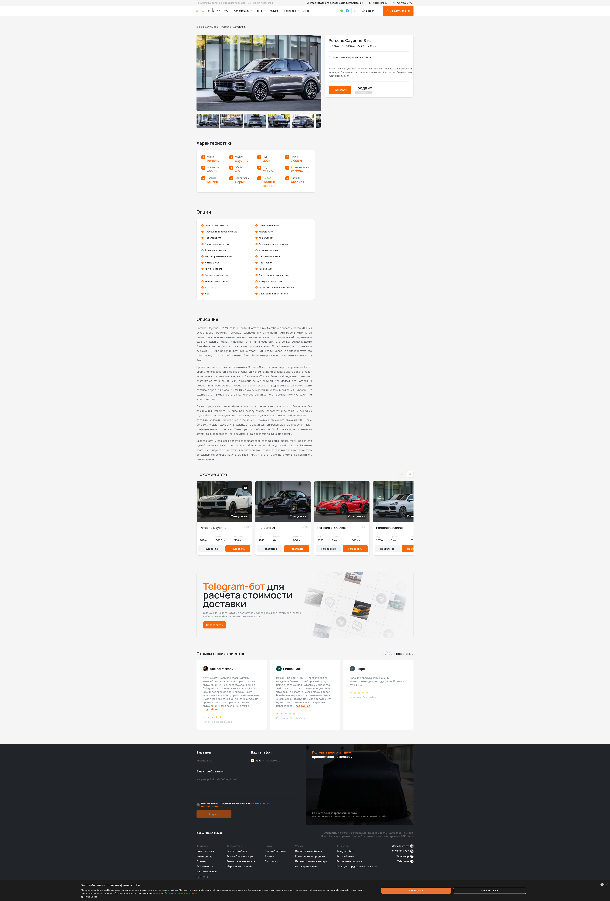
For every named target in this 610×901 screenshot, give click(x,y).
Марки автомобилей (239, 866)
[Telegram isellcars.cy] (347, 10)
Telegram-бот (345, 851)
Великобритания (275, 851)
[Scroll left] (402, 474)
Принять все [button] (416, 890)
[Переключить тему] (354, 11)
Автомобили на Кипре (240, 856)
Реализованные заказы (241, 861)
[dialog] (305, 890)
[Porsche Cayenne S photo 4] (279, 121)
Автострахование (306, 866)
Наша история (205, 851)
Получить (214, 814)
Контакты (202, 876)
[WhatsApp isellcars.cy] (341, 10)
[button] (226, 897)
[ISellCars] (212, 10)
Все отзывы (404, 654)
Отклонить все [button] (489, 890)
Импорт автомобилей (308, 851)
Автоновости (205, 866)
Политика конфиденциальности (181, 893)
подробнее (210, 709)
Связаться (340, 90)
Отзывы (201, 861)
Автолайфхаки (345, 856)
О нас (306, 11)
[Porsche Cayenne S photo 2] (231, 121)
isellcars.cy (203, 26)
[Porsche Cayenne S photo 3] (255, 121)
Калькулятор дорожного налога (356, 866)
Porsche (226, 26)
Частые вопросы (207, 871)
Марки (215, 26)
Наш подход (204, 856)
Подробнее (211, 548)
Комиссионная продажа (310, 856)
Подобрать (238, 548)
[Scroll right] (410, 474)
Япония (269, 856)
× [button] (606, 884)
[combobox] (602, 884)
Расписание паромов (349, 861)
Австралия (271, 861)
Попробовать (214, 625)
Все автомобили (237, 851)
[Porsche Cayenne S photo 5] (303, 121)
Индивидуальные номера (311, 861)
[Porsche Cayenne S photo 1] (208, 121)
